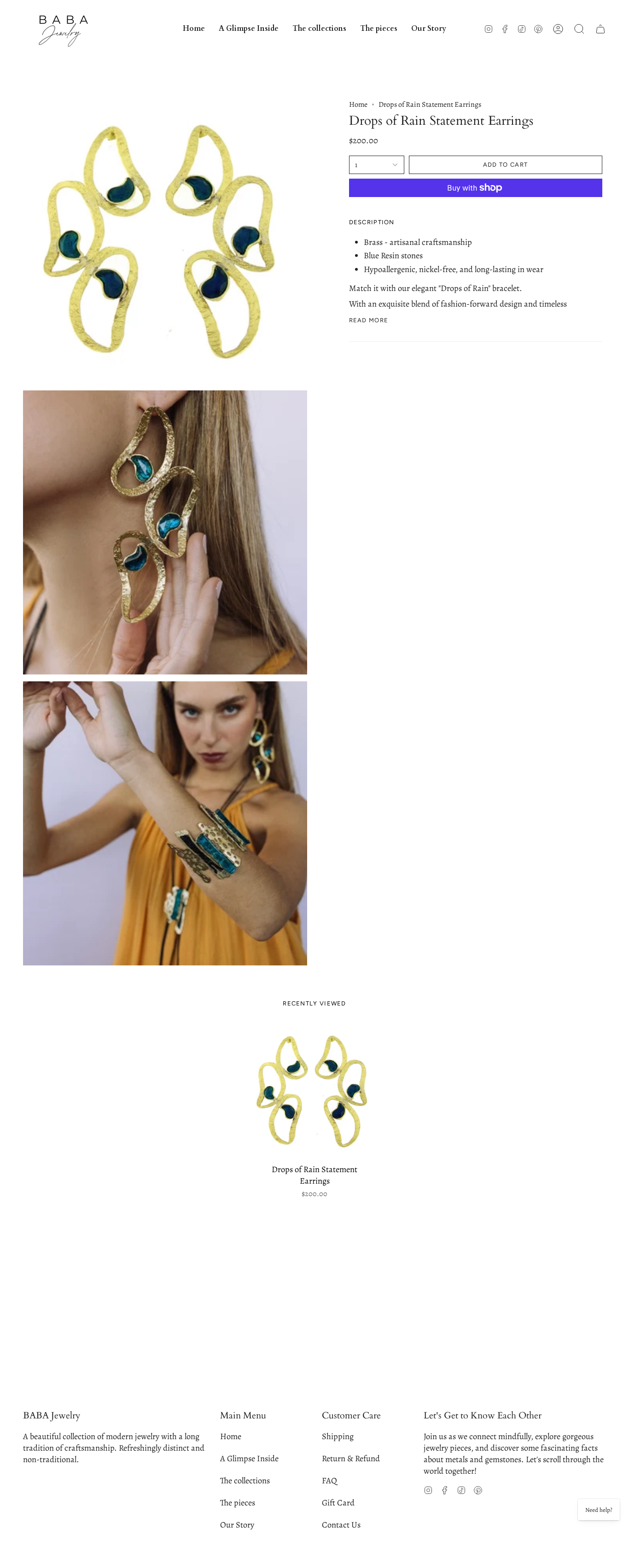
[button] (319, 29)
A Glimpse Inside (249, 1458)
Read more (369, 320)
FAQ (329, 1480)
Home (358, 104)
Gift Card (338, 1502)
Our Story (237, 1524)
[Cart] (600, 29)
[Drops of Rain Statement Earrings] (314, 1091)
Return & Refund (351, 1458)
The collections (245, 1480)
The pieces (237, 1502)
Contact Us (341, 1524)
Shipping (338, 1436)
